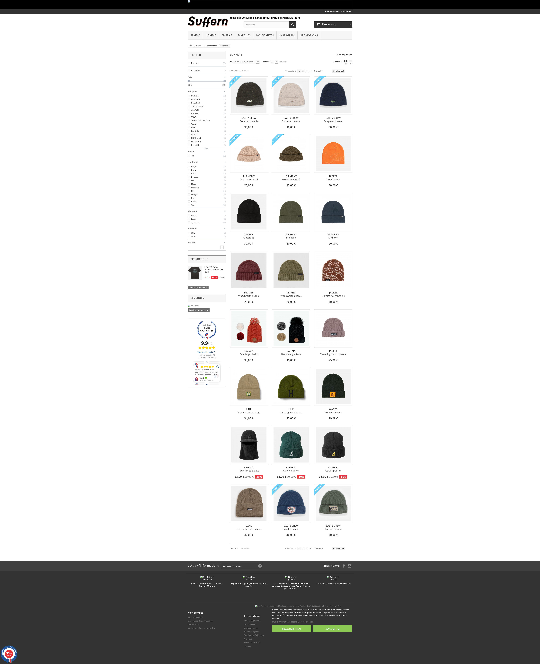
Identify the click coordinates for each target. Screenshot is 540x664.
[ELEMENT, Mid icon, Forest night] (291, 211)
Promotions (309, 35)
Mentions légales (251, 632)
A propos (248, 639)
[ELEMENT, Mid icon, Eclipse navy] (333, 211)
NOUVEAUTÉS (265, 35)
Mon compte (195, 612)
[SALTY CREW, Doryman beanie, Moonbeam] (291, 95)
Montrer (266, 62)
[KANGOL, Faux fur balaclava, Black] (248, 444)
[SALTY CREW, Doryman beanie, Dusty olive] (248, 95)
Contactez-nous (332, 11)
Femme (195, 35)
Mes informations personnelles (201, 628)
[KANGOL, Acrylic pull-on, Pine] (291, 444)
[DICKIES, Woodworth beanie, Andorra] (248, 270)
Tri (231, 62)
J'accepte (332, 628)
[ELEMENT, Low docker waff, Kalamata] (291, 153)
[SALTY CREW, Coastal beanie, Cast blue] (291, 503)
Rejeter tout (291, 628)
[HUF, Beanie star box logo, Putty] (248, 386)
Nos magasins (250, 624)
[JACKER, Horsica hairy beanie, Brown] (333, 270)
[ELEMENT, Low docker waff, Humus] (248, 153)
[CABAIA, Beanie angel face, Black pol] (291, 328)
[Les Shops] (207, 306)
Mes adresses (194, 625)
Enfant (227, 35)
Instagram (287, 35)
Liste (350, 64)
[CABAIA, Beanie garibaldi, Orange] (248, 328)
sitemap (247, 646)
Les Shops (197, 298)
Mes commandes (195, 617)
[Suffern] (214, 21)
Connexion (346, 11)
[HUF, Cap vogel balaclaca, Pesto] (291, 386)
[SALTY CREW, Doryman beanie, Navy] (333, 95)
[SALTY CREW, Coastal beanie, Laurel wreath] (333, 503)
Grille (345, 64)
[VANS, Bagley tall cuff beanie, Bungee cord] (248, 503)
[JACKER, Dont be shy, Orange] (333, 153)
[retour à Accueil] (190, 46)
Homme (211, 35)
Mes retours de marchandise (200, 621)
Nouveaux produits (252, 621)
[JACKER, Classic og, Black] (248, 211)
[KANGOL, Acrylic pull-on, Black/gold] (333, 444)
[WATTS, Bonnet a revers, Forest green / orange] (333, 386)
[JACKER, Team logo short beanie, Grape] (333, 328)
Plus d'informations (281, 622)
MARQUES (244, 35)
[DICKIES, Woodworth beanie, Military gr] (291, 270)
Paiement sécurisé (252, 643)
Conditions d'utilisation (254, 635)
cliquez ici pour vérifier (331, 606)
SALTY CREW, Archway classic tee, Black (214, 269)
